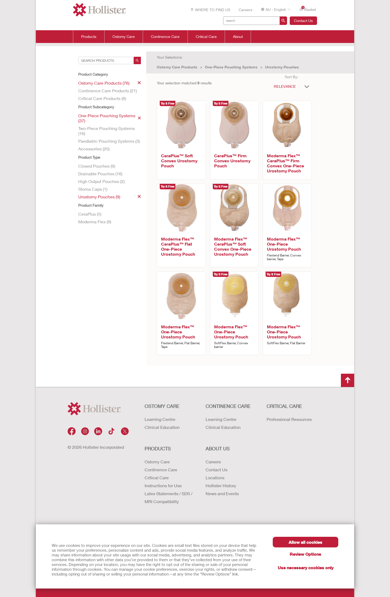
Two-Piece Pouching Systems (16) (106, 131)
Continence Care (165, 36)
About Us (218, 448)
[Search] (137, 60)
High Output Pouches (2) (101, 181)
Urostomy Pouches (282, 67)
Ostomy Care (123, 36)
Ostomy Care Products (177, 67)
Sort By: (291, 77)
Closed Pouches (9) (96, 165)
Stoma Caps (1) (92, 188)
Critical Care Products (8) (102, 98)
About (238, 36)
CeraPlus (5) (89, 213)
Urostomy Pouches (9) (99, 196)
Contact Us (303, 20)
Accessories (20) (94, 148)
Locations (215, 477)
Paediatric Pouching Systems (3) (109, 140)
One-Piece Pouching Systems (231, 67)
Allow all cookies (305, 541)
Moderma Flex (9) (94, 221)
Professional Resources (289, 419)
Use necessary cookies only (305, 567)
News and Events (222, 493)
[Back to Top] (347, 380)
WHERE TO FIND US (212, 9)
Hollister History (221, 485)
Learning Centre (160, 419)
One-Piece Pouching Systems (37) (106, 118)
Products (88, 36)
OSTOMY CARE (162, 406)
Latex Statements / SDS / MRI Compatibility (168, 497)
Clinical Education (162, 427)
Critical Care (206, 36)
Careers (245, 9)
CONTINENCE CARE (228, 406)
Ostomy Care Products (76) (103, 82)
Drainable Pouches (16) (100, 173)
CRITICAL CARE (284, 406)
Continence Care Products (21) (107, 90)
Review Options (305, 553)
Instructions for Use (163, 485)
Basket (309, 9)
